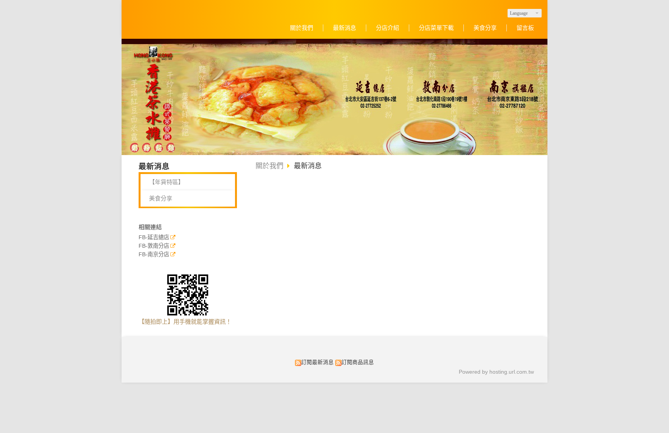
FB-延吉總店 (154, 237)
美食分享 (160, 198)
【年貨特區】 (166, 182)
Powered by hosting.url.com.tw (496, 372)
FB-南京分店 (154, 254)
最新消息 (308, 166)
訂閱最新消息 (317, 362)
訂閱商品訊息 (357, 362)
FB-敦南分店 (154, 246)
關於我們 (269, 166)
